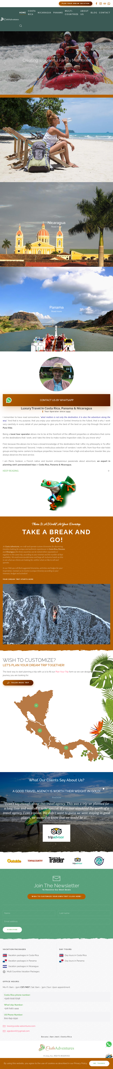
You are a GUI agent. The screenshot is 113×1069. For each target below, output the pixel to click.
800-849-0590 (11, 1018)
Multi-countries (71, 12)
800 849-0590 (38, 3)
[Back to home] (9, 19)
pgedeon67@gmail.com (18, 1031)
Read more (56, 142)
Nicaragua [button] (44, 13)
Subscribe (12, 930)
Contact (104, 13)
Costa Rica (56, 138)
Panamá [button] (58, 13)
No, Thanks (99, 1063)
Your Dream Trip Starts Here (18, 579)
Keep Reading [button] (10, 471)
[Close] (109, 1063)
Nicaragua (56, 222)
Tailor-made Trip (20, 683)
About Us (84, 12)
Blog (94, 13)
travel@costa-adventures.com (21, 1026)
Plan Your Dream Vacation (75, 3)
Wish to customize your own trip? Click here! (56, 896)
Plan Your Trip (62, 671)
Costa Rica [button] (32, 12)
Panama (56, 307)
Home (22, 13)
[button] (20, 25)
